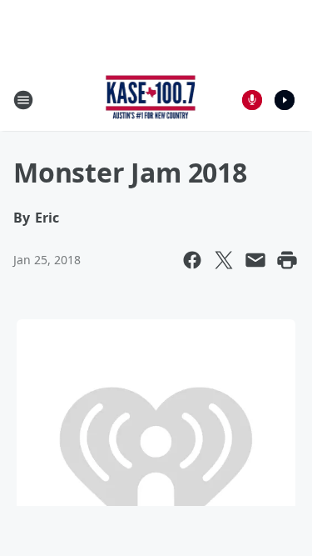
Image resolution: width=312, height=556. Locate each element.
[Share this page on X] (223, 260)
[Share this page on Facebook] (192, 260)
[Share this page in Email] (255, 260)
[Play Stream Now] (285, 100)
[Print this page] (287, 260)
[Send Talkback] (252, 100)
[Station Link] (151, 100)
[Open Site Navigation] (23, 100)
